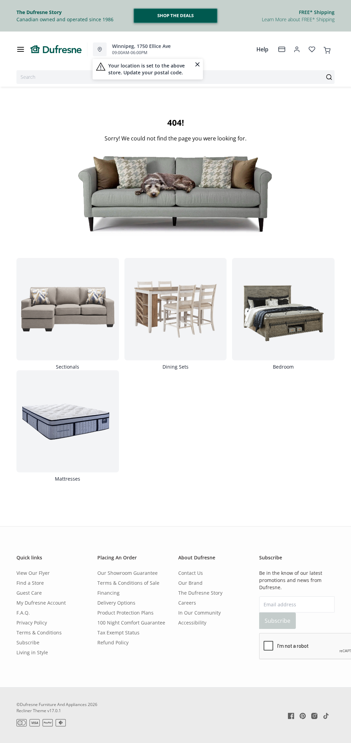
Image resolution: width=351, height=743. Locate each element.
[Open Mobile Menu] (20, 49)
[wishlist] (311, 49)
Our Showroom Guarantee (127, 573)
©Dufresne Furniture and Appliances (51, 704)
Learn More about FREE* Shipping (298, 19)
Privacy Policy (31, 622)
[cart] (327, 49)
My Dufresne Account (41, 602)
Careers (187, 602)
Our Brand (190, 583)
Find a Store (30, 583)
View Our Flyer (33, 573)
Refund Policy (113, 642)
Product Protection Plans (125, 612)
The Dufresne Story (200, 593)
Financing (108, 593)
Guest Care (29, 593)
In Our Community (199, 612)
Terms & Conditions (39, 632)
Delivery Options (116, 602)
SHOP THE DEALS (175, 15)
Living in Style (32, 652)
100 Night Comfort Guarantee (131, 622)
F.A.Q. (23, 612)
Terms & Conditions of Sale (128, 583)
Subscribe (27, 642)
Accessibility (192, 622)
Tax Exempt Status (118, 632)
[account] (296, 49)
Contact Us (190, 573)
